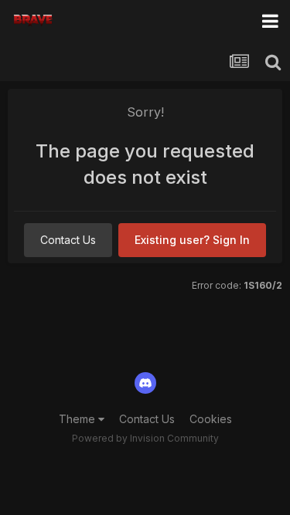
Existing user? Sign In (192, 239)
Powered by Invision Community (145, 438)
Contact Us (68, 239)
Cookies (210, 418)
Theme (78, 418)
